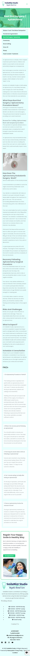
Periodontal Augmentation (10, 34)
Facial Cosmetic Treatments (10, 54)
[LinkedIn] (5, 643)
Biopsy (5, 50)
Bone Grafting (7, 44)
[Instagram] (9, 643)
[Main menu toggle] (27, 4)
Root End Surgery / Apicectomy (11, 37)
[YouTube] (12, 643)
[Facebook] (2, 643)
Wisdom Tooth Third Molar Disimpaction (14, 30)
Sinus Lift (5, 47)
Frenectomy (6, 40)
